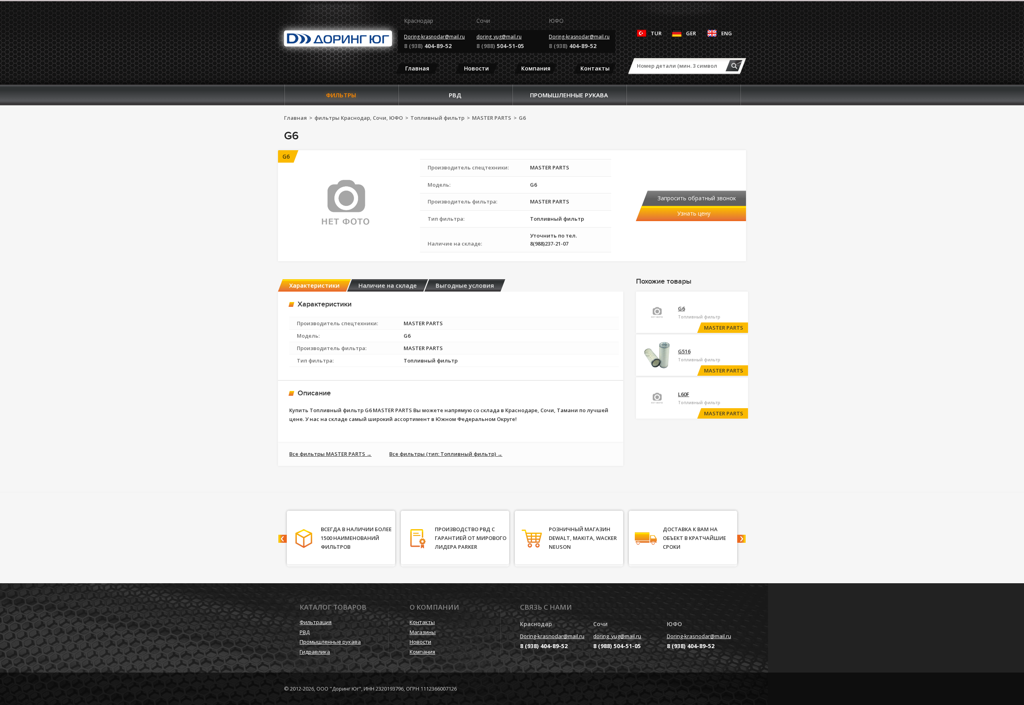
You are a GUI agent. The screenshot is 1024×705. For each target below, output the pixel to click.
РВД (455, 95)
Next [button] (741, 539)
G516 (684, 351)
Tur (656, 33)
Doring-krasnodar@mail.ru (434, 36)
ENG (726, 33)
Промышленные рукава (569, 95)
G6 (681, 308)
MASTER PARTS (491, 117)
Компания (535, 68)
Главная (417, 68)
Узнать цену (693, 213)
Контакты (595, 68)
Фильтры (341, 95)
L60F (683, 394)
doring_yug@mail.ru (499, 36)
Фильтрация (316, 622)
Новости (476, 68)
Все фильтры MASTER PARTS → (330, 453)
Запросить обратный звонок (697, 198)
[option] (450, 379)
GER (691, 33)
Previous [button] (282, 539)
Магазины (423, 632)
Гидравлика (315, 651)
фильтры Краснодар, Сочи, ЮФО (358, 117)
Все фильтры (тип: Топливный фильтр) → (445, 453)
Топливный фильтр (437, 117)
